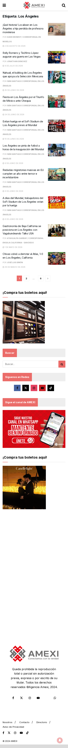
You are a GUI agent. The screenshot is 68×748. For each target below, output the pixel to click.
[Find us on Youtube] (42, 388)
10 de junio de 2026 (14, 139)
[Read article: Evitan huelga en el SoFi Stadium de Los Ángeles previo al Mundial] (56, 126)
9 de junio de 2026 (13, 163)
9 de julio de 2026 (13, 66)
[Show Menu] (4, 5)
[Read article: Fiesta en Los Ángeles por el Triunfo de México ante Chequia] (56, 101)
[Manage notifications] (60, 740)
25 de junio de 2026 (14, 90)
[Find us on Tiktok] (50, 388)
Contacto (24, 722)
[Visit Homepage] (34, 5)
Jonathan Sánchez (17, 61)
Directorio (41, 722)
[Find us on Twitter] (25, 388)
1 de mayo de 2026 (13, 247)
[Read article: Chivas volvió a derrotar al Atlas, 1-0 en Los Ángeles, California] (56, 258)
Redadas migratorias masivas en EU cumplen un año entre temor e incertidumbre (23, 173)
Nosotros (7, 722)
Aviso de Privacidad (13, 726)
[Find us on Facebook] (17, 388)
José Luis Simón (15, 262)
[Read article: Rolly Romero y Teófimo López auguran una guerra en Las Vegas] (56, 57)
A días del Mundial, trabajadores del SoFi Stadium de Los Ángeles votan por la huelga (23, 201)
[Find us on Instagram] (34, 388)
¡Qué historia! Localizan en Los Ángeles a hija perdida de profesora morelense (23, 28)
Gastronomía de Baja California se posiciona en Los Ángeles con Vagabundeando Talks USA (22, 229)
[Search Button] (63, 5)
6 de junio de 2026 (13, 191)
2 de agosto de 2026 (14, 46)
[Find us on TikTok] (27, 733)
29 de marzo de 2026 (14, 267)
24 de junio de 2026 (14, 114)
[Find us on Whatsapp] (55, 698)
